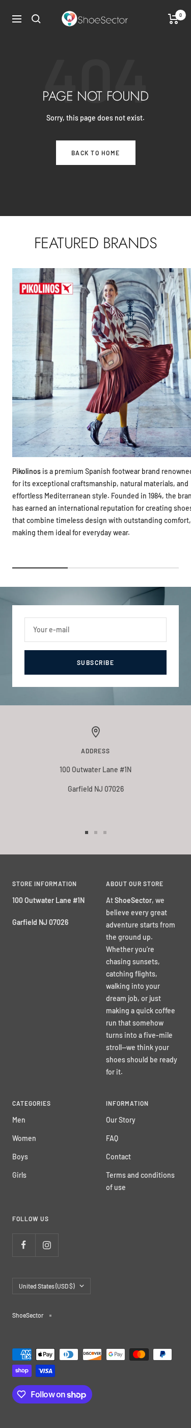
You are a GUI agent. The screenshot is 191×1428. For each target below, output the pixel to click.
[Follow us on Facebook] (23, 1244)
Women (24, 1138)
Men (18, 1119)
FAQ (112, 1138)
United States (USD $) (46, 1286)
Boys (20, 1156)
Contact (118, 1156)
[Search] (36, 18)
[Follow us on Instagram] (46, 1244)
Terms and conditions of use (140, 1181)
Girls (19, 1175)
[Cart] (173, 19)
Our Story (120, 1119)
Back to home (95, 152)
